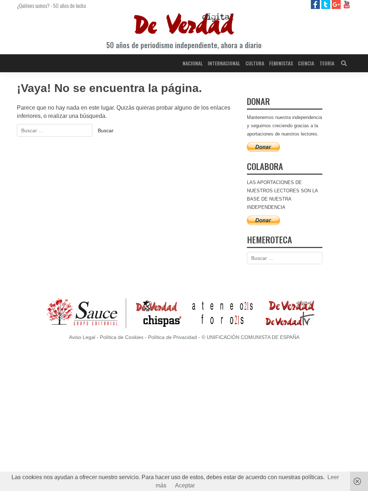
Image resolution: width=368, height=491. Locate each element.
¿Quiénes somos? (33, 5)
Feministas (281, 63)
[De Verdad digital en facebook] (316, 4)
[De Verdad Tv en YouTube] (346, 4)
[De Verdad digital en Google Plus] (337, 4)
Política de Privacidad (172, 337)
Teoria (326, 63)
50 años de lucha (69, 5)
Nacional (193, 63)
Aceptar (185, 485)
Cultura (254, 63)
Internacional (224, 63)
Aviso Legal (82, 337)
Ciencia (306, 63)
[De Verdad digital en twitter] (326, 4)
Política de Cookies (121, 337)
